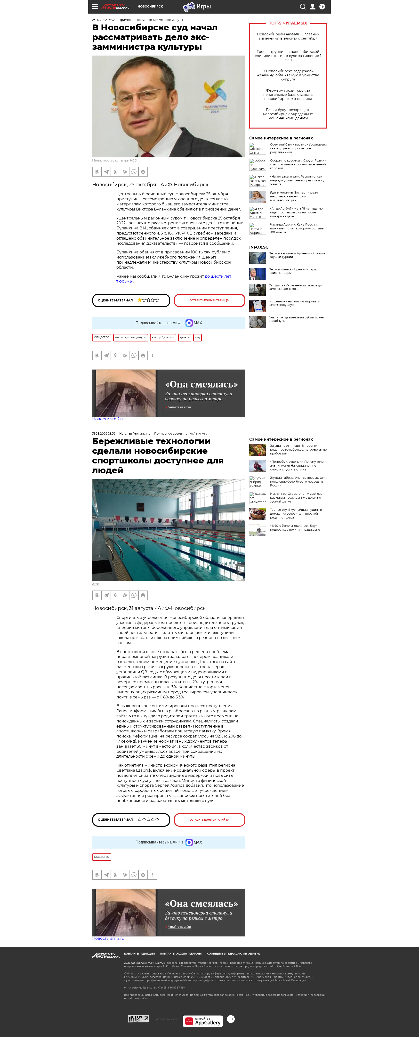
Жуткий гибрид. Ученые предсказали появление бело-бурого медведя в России (298, 481)
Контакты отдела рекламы (180, 953)
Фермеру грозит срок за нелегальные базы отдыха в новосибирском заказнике (288, 95)
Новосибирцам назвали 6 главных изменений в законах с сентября (288, 36)
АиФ (95, 584)
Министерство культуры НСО (114, 160)
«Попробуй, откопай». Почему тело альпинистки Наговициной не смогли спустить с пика (297, 465)
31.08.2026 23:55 (103, 433)
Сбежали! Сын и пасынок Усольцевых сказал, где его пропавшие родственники (298, 148)
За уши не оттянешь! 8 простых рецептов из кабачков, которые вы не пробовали (298, 449)
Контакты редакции (139, 953)
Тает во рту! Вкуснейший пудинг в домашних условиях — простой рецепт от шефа (296, 513)
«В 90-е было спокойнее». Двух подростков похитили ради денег (295, 527)
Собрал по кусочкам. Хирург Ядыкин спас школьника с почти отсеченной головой (298, 164)
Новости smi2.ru (108, 419)
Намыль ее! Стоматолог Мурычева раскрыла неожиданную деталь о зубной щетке (296, 497)
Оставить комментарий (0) (210, 300)
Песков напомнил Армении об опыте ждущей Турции (297, 255)
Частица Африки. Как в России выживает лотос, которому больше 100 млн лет (296, 228)
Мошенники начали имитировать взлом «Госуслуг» (294, 303)
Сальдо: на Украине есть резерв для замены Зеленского (296, 287)
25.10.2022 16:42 (103, 20)
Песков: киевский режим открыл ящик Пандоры (293, 271)
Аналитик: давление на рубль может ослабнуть (296, 319)
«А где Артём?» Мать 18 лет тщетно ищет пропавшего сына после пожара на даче (296, 212)
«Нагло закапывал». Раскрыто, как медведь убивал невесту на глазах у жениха (297, 180)
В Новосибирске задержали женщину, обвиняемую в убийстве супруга (288, 75)
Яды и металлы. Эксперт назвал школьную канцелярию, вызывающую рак (294, 196)
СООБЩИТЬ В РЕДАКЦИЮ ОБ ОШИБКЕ (233, 953)
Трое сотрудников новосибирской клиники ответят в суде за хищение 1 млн (288, 56)
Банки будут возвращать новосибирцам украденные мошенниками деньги (288, 114)
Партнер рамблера (165, 1019)
